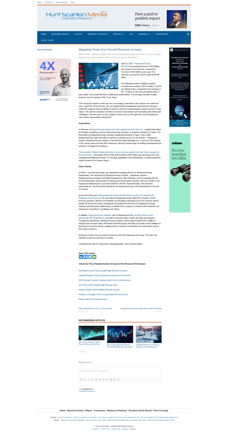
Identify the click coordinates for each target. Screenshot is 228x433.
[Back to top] (224, 429)
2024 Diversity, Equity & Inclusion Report (161, 420)
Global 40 (84, 417)
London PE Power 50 (114, 417)
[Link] (111, 379)
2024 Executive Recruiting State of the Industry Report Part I (127, 420)
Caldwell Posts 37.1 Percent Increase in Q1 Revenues (147, 346)
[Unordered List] (100, 379)
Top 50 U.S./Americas (65, 417)
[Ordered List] (96, 379)
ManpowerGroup (142, 63)
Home (39, 2)
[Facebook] (85, 257)
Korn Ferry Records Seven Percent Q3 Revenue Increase (119, 346)
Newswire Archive (60, 34)
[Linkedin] (81, 257)
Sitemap (124, 429)
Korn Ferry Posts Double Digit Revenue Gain (98, 285)
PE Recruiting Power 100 (131, 417)
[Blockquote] (103, 379)
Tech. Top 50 (102, 417)
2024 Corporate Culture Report (96, 420)
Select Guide (47, 40)
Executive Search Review (140, 410)
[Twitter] (90, 257)
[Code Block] (107, 379)
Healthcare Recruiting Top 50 (168, 417)
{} (114, 379)
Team (73, 2)
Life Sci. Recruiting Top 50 (149, 417)
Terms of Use (105, 429)
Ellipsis (78, 34)
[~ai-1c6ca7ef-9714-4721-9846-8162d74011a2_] (159, 11)
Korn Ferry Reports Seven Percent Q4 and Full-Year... (90, 343)
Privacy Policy (116, 429)
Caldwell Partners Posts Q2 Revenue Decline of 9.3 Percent (104, 275)
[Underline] (89, 379)
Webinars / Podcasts (98, 34)
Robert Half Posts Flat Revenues (93, 299)
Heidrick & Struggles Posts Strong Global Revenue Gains (103, 294)
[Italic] (85, 379)
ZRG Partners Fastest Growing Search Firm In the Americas (105, 280)
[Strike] (92, 379)
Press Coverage (61, 2)
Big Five (76, 417)
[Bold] (81, 379)
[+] (118, 379)
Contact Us (49, 2)
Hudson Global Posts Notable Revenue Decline (99, 290)
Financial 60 (92, 417)
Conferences (161, 34)
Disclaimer (132, 429)
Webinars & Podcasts (117, 410)
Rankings (142, 34)
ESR (131, 34)
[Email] (94, 257)
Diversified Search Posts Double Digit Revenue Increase (103, 271)
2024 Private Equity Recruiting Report (73, 420)
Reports (117, 34)
